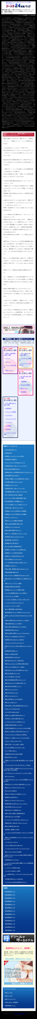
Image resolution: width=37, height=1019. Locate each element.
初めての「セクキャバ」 (20, 34)
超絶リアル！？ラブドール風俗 (13, 583)
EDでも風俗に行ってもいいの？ (13, 559)
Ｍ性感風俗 (23, 392)
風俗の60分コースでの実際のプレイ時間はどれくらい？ (14, 49)
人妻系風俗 (23, 381)
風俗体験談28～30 (10, 920)
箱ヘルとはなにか (11, 100)
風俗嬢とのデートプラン (11, 485)
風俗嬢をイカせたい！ (11, 565)
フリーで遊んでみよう (20, 92)
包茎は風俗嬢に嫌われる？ (12, 572)
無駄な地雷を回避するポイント (15, 37)
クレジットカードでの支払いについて (15, 462)
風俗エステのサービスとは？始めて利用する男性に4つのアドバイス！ (17, 119)
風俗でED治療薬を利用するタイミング (15, 680)
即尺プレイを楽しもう (12, 80)
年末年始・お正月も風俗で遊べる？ (14, 718)
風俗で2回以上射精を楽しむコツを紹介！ (18, 62)
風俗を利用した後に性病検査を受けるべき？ (16, 705)
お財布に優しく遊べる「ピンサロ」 (14, 507)
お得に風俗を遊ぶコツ (19, 17)
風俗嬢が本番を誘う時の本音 (20, 51)
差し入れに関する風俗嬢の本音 (13, 546)
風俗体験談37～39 (10, 930)
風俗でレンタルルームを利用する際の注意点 (14, 71)
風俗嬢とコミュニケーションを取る (14, 456)
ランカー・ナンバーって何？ (12, 606)
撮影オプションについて (23, 77)
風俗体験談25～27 (10, 917)
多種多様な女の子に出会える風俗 (14, 754)
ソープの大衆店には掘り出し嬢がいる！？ (21, 45)
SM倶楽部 (8, 429)
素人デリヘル (24, 388)
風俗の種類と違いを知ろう (15, 24)
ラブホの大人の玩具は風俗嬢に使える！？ (16, 882)
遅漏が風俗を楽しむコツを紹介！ (14, 623)
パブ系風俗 (8, 425)
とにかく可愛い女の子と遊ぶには (21, 116)
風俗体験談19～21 (10, 911)
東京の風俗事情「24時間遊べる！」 (26, 30)
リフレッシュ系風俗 (10, 411)
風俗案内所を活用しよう (19, 68)
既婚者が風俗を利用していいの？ (14, 725)
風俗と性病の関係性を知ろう (8, 22)
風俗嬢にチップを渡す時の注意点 (14, 553)
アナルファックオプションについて (10, 66)
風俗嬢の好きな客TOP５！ (17, 40)
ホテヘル (7, 362)
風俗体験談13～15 (10, 904)
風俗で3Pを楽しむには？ (11, 692)
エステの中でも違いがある (27, 81)
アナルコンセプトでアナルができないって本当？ (18, 765)
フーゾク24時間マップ (7, 17)
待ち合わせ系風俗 (25, 385)
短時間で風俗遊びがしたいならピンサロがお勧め (18, 86)
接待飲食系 (8, 408)
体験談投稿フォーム (10, 1005)
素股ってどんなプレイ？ (16, 78)
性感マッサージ (9, 370)
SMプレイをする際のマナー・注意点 (14, 667)
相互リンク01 (8, 992)
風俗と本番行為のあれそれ (20, 112)
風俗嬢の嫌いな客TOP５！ (12, 540)
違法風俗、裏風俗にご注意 (12, 829)
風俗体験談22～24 (10, 914)
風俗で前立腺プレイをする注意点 (14, 699)
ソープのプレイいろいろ (11, 842)
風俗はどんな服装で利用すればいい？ (10, 83)
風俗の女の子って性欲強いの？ (13, 810)
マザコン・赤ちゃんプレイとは (13, 741)
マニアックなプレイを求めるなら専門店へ (16, 734)
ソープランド (8, 422)
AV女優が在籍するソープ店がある (14, 125)
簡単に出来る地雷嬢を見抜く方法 (18, 36)
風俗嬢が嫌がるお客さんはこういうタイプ (16, 803)
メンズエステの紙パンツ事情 (12, 871)
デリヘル (7, 358)
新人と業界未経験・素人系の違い (13, 57)
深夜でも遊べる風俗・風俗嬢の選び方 (14, 109)
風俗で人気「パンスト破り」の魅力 (20, 90)
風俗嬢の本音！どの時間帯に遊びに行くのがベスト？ (19, 472)
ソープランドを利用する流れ (22, 122)
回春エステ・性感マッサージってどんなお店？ (18, 89)
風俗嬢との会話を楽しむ (25, 104)
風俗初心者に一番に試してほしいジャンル (16, 823)
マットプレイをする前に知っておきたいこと (15, 110)
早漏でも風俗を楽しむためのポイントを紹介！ (17, 60)
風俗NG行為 (28, 17)
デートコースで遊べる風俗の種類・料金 (15, 498)
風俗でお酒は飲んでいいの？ (12, 673)
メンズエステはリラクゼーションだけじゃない (17, 848)
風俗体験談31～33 (10, 923)
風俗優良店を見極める (22, 19)
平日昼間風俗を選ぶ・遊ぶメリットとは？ (16, 491)
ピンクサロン (8, 415)
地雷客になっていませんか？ (12, 527)
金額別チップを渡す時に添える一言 (18, 43)
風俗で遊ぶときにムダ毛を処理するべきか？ (21, 72)
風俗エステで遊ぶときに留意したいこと (15, 794)
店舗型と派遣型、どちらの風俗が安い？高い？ (17, 478)
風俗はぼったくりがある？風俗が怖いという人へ (23, 101)
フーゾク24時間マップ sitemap (26, 15)
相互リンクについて (10, 999)
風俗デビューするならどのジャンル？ (11, 103)
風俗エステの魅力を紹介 (11, 654)
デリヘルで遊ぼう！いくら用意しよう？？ (11, 31)
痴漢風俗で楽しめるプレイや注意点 (25, 65)
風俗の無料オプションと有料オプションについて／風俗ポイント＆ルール (18, 3)
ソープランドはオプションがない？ (13, 55)
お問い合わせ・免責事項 (11, 1002)
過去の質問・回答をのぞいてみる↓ (18, 959)
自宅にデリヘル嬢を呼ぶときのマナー (15, 636)
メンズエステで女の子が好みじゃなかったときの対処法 (21, 113)
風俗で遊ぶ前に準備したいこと (9, 77)
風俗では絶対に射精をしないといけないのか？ (20, 63)
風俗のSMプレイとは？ (16, 94)
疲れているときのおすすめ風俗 (26, 118)
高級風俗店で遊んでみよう (12, 630)
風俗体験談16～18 (10, 907)
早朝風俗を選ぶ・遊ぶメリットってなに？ (24, 20)
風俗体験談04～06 (10, 894)
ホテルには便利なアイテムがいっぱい (15, 747)
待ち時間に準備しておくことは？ (20, 25)
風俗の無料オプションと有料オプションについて (18, 612)
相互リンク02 (8, 996)
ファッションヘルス (10, 418)
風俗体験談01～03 (10, 891)
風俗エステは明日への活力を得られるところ (16, 731)
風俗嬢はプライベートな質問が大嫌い (15, 590)
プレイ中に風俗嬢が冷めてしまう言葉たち (23, 52)
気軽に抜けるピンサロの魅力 (12, 816)
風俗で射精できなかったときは (12, 107)
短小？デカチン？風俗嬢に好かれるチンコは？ (23, 48)
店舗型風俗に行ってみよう (8, 121)
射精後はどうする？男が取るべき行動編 (15, 514)
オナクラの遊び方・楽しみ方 (21, 74)
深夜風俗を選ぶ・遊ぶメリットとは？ (17, 27)
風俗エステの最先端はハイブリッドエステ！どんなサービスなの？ (16, 115)
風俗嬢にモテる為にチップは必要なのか (16, 42)
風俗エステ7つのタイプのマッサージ (15, 800)
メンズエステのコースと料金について (14, 84)
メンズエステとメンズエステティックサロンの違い (18, 773)
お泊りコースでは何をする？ (13, 81)
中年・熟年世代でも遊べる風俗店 (22, 28)
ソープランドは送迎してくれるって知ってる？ (17, 599)
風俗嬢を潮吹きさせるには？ (12, 69)
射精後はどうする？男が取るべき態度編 (16, 33)
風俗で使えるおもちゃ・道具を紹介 (14, 660)
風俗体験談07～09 (10, 898)
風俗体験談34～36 (10, 927)
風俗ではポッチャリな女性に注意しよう (24, 75)
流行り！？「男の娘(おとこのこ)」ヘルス (16, 533)
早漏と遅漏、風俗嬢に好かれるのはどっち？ (20, 46)
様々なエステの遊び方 (27, 103)
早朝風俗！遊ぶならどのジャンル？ (20, 39)
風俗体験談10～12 (10, 901)
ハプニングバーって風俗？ (12, 596)
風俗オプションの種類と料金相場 (14, 520)
